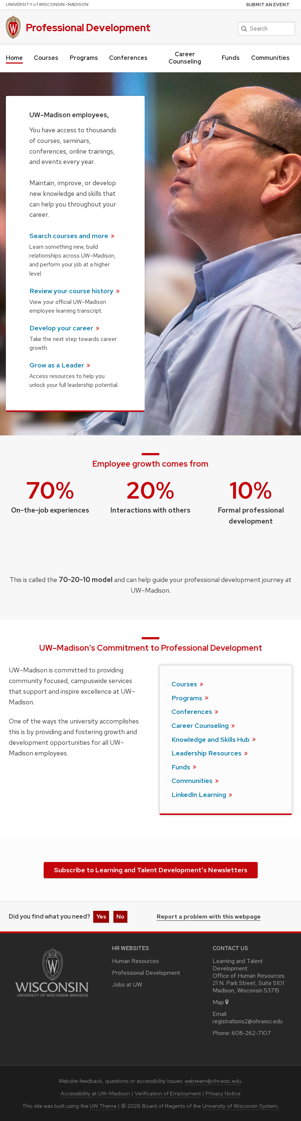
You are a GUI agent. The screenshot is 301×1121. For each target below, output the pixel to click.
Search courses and (69, 235)
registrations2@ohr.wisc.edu (248, 1021)
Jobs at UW (127, 984)
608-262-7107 (251, 1033)
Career (200, 725)
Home (14, 58)
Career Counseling (184, 57)
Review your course (72, 291)
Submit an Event (268, 5)
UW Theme (103, 1106)
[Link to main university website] (51, 998)
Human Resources (135, 961)
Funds (231, 58)
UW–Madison (47, 4)
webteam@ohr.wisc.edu (213, 1081)
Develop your (62, 328)
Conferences (128, 58)
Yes (101, 916)
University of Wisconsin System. (240, 1106)
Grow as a (57, 365)
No (120, 916)
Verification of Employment (168, 1093)
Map (218, 1002)
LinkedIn (199, 794)
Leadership (207, 753)
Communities (270, 58)
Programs (84, 58)
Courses (46, 58)
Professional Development (88, 27)
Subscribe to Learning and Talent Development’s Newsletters (150, 870)
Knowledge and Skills (211, 739)
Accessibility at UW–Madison (95, 1093)
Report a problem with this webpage (209, 917)
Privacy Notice (223, 1093)
